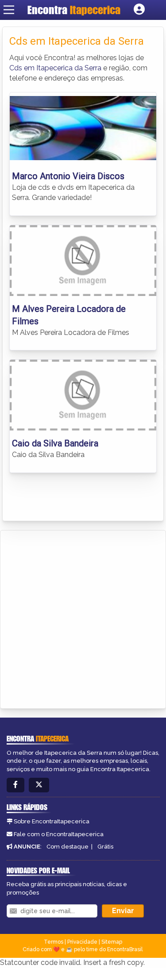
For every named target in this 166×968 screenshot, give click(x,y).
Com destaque (67, 846)
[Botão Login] (139, 10)
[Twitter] (39, 785)
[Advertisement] (83, 618)
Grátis (105, 846)
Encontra (73, 9)
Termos (53, 942)
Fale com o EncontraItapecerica (59, 834)
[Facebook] (15, 785)
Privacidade (82, 942)
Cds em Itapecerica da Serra (55, 68)
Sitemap (111, 942)
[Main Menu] (9, 10)
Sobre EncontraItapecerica (51, 821)
